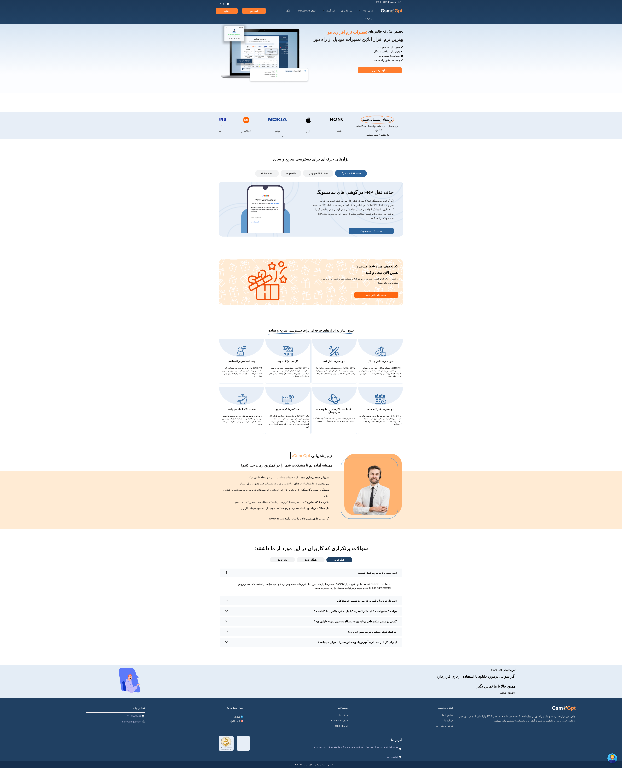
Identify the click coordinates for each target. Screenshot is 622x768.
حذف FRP (368, 10)
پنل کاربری (346, 10)
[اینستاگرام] (220, 2)
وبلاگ (289, 10)
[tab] (351, 173)
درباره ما (368, 18)
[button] (221, 125)
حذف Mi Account (307, 10)
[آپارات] (224, 2)
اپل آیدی (330, 10)
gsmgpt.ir (376, 584)
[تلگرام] (228, 2)
